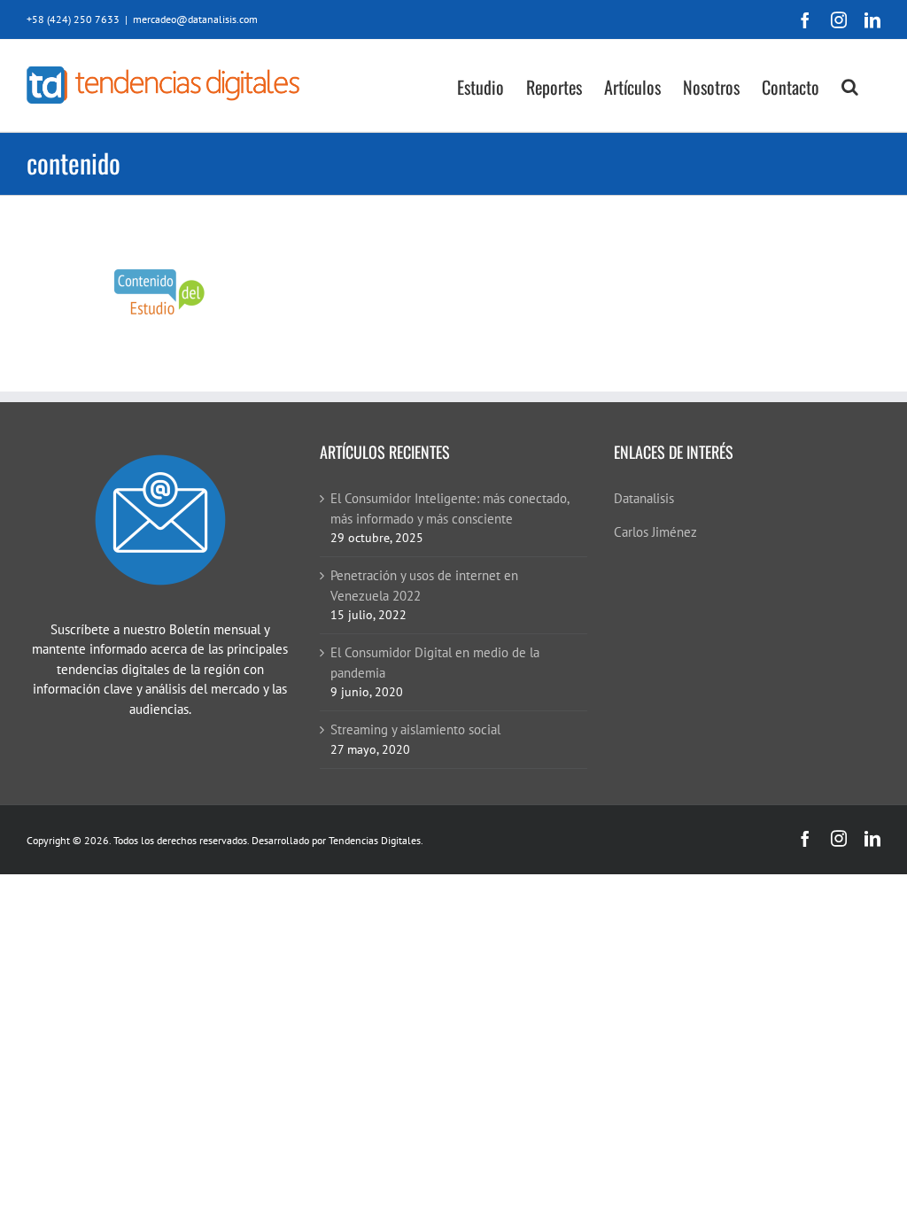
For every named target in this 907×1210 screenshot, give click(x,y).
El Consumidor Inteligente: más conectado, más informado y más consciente (449, 508)
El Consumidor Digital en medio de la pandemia (434, 662)
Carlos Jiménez (655, 532)
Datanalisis (644, 498)
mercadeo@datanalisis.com (195, 19)
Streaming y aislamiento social (415, 729)
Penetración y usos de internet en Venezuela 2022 (424, 585)
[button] (849, 85)
